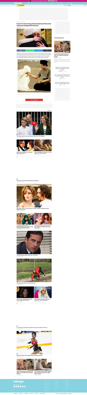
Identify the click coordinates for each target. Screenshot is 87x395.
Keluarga (18, 21)
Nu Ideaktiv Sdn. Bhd (63, 393)
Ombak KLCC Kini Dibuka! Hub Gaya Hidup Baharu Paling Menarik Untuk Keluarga (62, 68)
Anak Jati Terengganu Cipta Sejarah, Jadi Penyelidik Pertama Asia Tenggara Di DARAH (62, 76)
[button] (69, 3)
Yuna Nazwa (56, 57)
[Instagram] (65, 5)
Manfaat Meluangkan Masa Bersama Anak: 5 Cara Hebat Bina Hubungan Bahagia (61, 55)
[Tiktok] (67, 5)
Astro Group (70, 393)
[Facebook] (64, 5)
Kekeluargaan (23, 21)
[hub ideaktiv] (71, 3)
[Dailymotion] (69, 5)
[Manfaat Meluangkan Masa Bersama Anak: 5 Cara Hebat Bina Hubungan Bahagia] (62, 47)
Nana (60, 78)
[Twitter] (66, 5)
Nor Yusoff (19, 27)
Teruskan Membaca (34, 99)
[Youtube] (68, 5)
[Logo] (18, 3)
